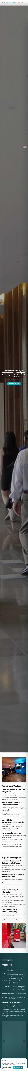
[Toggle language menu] (19, 2)
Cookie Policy (12, 1064)
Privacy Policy (5, 1064)
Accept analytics (18, 1067)
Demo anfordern (14, 383)
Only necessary (7, 1067)
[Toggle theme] (22, 2)
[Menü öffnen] (25, 2)
